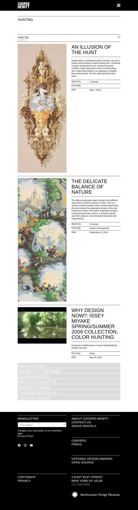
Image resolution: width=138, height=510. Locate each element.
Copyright (27, 477)
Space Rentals (84, 426)
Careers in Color (38, 393)
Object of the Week (40, 371)
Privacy (24, 480)
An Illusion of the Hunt (91, 49)
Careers (79, 440)
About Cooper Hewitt (90, 418)
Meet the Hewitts (37, 382)
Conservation (34, 376)
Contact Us (81, 422)
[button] (118, 5)
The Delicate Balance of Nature (89, 187)
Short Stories (34, 387)
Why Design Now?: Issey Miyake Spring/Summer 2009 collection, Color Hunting (95, 323)
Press (77, 444)
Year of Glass (34, 398)
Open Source (83, 462)
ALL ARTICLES (32, 366)
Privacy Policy (25, 436)
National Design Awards (92, 458)
